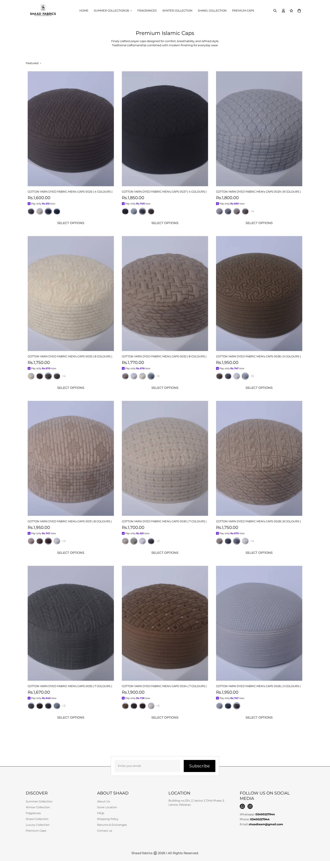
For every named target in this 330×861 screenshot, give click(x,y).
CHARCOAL (48, 211)
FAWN (125, 541)
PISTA (133, 541)
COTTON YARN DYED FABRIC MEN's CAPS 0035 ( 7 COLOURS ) (70, 686)
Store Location (107, 807)
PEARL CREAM (31, 376)
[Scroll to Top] (323, 842)
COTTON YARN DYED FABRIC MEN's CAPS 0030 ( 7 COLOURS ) (164, 521)
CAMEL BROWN (125, 376)
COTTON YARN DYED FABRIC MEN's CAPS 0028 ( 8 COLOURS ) (258, 521)
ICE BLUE (228, 211)
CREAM (39, 211)
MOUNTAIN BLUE (142, 211)
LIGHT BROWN (31, 211)
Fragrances (147, 10)
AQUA (56, 705)
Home (83, 10)
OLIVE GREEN (151, 211)
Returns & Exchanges (112, 824)
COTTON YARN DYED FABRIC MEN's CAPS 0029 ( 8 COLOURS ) (258, 191)
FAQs (100, 813)
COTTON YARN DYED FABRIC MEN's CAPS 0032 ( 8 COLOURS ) (164, 356)
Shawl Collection (212, 10)
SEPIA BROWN (39, 376)
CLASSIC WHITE (236, 376)
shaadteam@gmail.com (266, 824)
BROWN (219, 376)
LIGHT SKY (133, 211)
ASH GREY (228, 541)
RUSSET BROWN (125, 705)
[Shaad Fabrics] (43, 10)
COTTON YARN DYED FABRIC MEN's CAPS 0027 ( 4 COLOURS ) (164, 191)
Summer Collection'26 (111, 10)
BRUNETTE (133, 705)
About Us (103, 801)
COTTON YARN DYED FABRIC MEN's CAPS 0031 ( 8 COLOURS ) (70, 521)
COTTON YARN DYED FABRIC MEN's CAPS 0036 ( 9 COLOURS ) (258, 356)
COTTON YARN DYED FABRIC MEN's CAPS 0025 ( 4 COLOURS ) (70, 191)
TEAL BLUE (56, 211)
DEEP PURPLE (125, 211)
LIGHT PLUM (48, 376)
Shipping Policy (107, 819)
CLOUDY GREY (219, 211)
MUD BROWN (245, 211)
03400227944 (265, 814)
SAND (31, 541)
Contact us (104, 830)
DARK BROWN (39, 541)
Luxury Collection (38, 824)
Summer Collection (39, 801)
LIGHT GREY (219, 705)
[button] (299, 11)
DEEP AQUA (151, 376)
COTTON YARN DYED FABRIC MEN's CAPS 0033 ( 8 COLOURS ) (70, 356)
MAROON (48, 541)
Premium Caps (243, 10)
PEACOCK (228, 705)
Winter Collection (177, 10)
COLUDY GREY (245, 376)
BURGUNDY (142, 705)
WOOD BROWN (236, 705)
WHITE (56, 541)
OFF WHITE (133, 376)
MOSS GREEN (56, 376)
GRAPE (151, 541)
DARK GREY (31, 705)
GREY (228, 376)
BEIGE (236, 211)
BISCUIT (219, 541)
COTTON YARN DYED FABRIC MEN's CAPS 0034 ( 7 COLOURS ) (164, 686)
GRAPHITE (48, 705)
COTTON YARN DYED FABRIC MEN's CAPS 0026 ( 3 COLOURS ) (258, 686)
